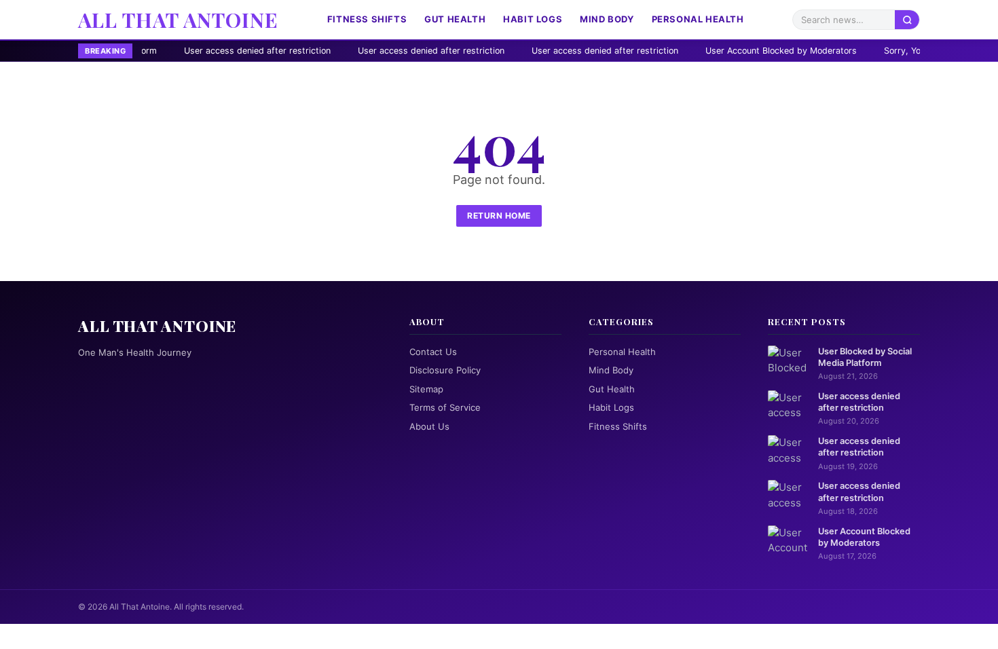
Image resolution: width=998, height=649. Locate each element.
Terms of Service (445, 407)
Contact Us (433, 351)
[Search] (907, 19)
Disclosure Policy (445, 370)
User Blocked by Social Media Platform (865, 357)
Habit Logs (532, 19)
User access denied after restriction (217, 50)
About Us (429, 426)
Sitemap (426, 389)
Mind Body (606, 19)
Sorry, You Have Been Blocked (904, 50)
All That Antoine (178, 19)
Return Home (499, 215)
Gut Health (454, 19)
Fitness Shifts (367, 19)
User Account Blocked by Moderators (741, 50)
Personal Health (698, 19)
